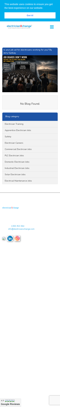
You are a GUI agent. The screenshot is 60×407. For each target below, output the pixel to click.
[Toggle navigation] (51, 27)
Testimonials (8, 309)
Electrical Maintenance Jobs (18, 180)
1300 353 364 (17, 226)
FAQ (4, 303)
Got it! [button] (30, 15)
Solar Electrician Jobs (15, 174)
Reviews (6, 284)
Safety (8, 136)
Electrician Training (14, 124)
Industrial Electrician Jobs (17, 168)
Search (5, 315)
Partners (6, 296)
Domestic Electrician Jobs (17, 161)
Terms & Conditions (11, 259)
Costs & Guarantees (11, 272)
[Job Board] (18, 26)
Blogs (4, 278)
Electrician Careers (14, 142)
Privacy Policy (8, 266)
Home (5, 253)
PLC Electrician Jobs (14, 155)
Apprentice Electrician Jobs (18, 130)
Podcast (6, 290)
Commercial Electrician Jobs (18, 149)
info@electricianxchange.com (21, 229)
